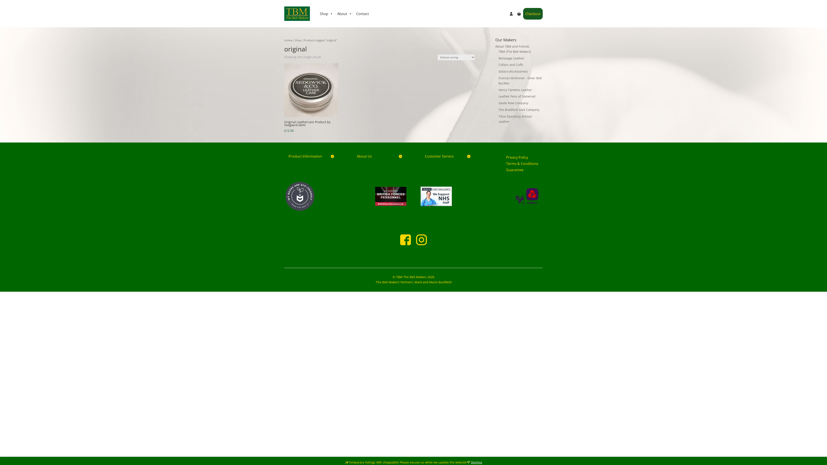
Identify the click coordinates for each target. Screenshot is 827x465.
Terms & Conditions (522, 163)
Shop (324, 13)
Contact (362, 13)
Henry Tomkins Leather (515, 90)
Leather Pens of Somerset (517, 96)
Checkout (533, 13)
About (342, 13)
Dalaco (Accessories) (513, 71)
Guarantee (515, 169)
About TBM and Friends (512, 46)
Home (288, 40)
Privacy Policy (517, 157)
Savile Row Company (513, 103)
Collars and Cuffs (511, 65)
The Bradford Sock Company (519, 110)
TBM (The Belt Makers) (515, 52)
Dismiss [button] (476, 462)
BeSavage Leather (511, 58)
